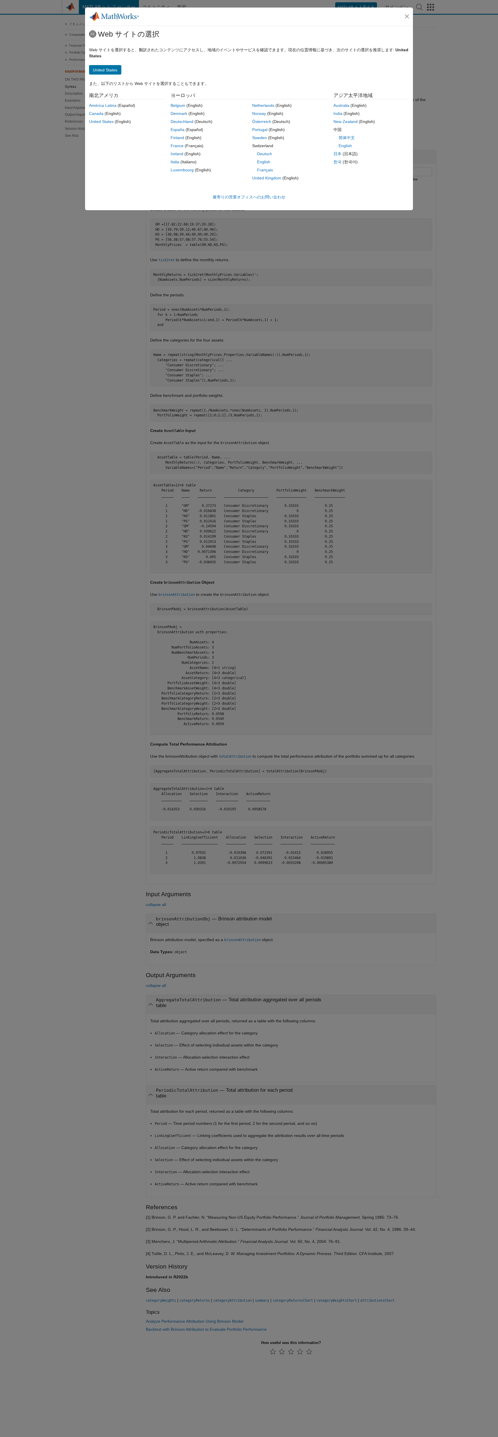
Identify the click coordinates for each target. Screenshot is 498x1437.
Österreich (261, 121)
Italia (175, 162)
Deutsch (264, 153)
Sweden (259, 137)
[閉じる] (407, 16)
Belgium (178, 105)
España (177, 129)
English (263, 162)
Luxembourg (182, 170)
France (177, 145)
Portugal (259, 129)
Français (265, 170)
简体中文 (347, 137)
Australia (341, 105)
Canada (96, 113)
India (337, 113)
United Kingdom (266, 178)
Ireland (177, 153)
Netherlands (263, 105)
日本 (337, 153)
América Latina (102, 105)
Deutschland (182, 121)
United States (101, 121)
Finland (177, 137)
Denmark (179, 113)
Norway (259, 113)
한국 (337, 162)
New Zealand (345, 121)
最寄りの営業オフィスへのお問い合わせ (249, 197)
